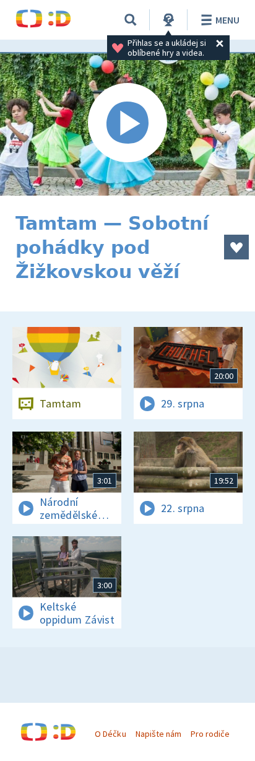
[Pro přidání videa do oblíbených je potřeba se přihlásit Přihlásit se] (236, 247)
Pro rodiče (210, 733)
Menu (227, 20)
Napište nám (158, 733)
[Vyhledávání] (130, 20)
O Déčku (110, 733)
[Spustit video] (127, 124)
